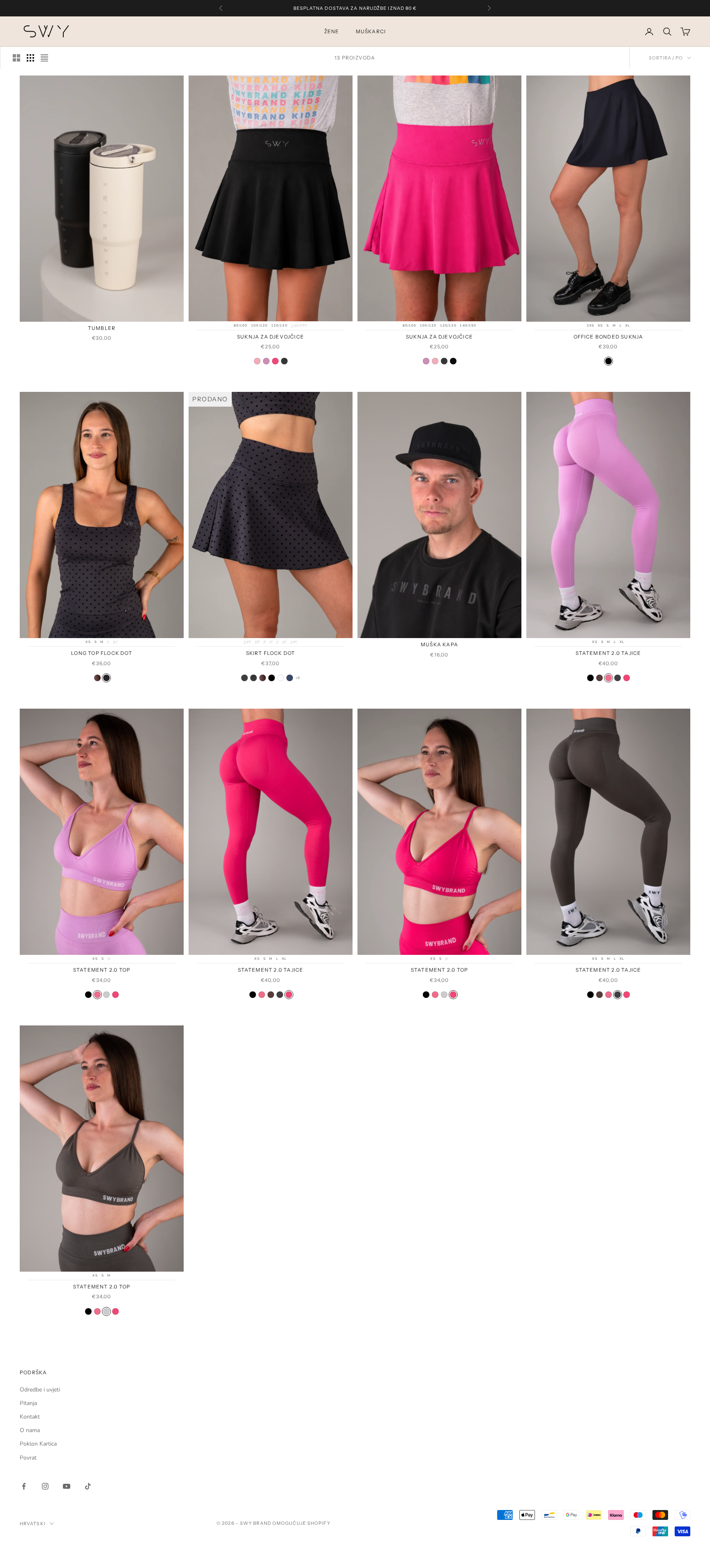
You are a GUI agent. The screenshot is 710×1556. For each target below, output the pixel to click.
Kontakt (30, 1417)
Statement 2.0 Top (101, 970)
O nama (30, 1430)
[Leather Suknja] (244, 678)
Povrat (28, 1458)
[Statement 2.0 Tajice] (590, 678)
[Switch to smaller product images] (30, 58)
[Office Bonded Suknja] (608, 361)
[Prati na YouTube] (66, 1486)
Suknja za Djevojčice (270, 337)
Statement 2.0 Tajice (608, 653)
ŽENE (331, 31)
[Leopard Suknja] (253, 678)
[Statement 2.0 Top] (88, 994)
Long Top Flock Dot (101, 653)
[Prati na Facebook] (24, 1486)
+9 (297, 677)
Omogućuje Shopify (301, 1523)
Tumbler (101, 328)
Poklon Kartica (38, 1444)
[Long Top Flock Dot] (106, 678)
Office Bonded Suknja (608, 337)
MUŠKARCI (371, 31)
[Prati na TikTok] (88, 1486)
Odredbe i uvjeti (40, 1390)
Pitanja (28, 1403)
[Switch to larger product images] (16, 58)
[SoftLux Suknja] (271, 678)
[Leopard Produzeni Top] (97, 678)
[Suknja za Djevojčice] (257, 361)
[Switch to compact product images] (44, 58)
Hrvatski (33, 1523)
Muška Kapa (439, 644)
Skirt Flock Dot (270, 653)
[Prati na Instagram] (45, 1486)
